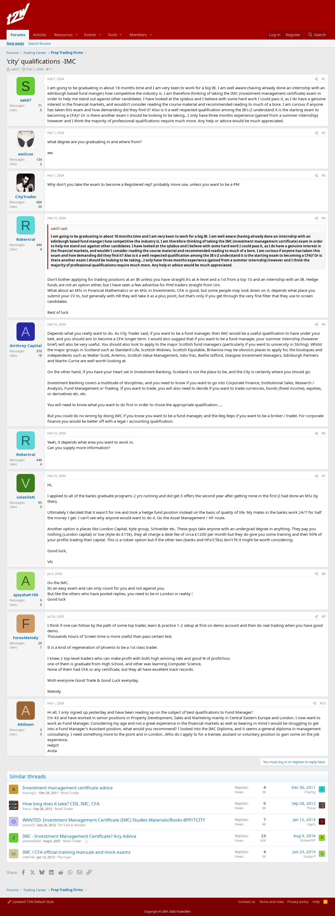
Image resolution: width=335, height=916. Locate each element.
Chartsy (310, 792)
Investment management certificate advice (68, 788)
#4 (324, 218)
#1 (324, 79)
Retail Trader (70, 793)
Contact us (246, 901)
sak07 (15, 69)
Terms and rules (271, 901)
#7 (324, 476)
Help (316, 901)
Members (138, 34)
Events (90, 34)
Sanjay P (309, 856)
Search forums (39, 43)
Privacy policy (298, 901)
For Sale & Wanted (71, 825)
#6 (324, 433)
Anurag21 (30, 793)
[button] (76, 35)
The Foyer (64, 857)
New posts (15, 43)
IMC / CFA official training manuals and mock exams (77, 852)
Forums (17, 34)
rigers (311, 824)
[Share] (316, 79)
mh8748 (29, 857)
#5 (324, 324)
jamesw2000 (32, 841)
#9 (324, 616)
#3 (324, 175)
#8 (324, 574)
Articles (39, 34)
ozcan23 (29, 825)
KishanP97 (308, 840)
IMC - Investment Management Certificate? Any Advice (79, 836)
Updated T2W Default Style (32, 901)
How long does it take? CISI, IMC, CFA (61, 804)
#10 (323, 703)
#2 (324, 133)
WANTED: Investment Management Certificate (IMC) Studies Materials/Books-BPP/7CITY (114, 820)
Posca (27, 809)
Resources (63, 34)
